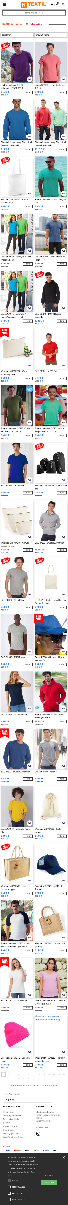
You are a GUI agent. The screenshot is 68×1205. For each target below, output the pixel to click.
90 (39, 1079)
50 (19, 1079)
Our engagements (11, 1134)
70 (29, 1079)
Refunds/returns (10, 1126)
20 (54, 1074)
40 (64, 1074)
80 (34, 1079)
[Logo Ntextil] (34, 4)
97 (44, 1079)
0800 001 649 (42, 1128)
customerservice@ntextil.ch (48, 1115)
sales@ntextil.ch (43, 1121)
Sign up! (10, 1099)
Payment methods (11, 1119)
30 (59, 1074)
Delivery (6, 1123)
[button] (52, 4)
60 (24, 1079)
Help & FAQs (8, 1130)
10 (49, 1074)
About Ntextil (8, 1112)
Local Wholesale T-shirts (13, 1137)
